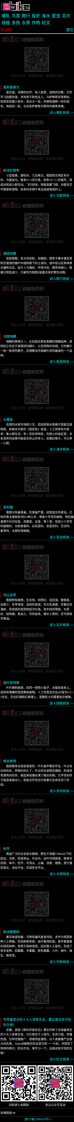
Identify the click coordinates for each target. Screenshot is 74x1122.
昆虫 (56, 16)
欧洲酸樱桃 (11, 932)
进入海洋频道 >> (62, 449)
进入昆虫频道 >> (62, 537)
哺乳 (5, 16)
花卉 (66, 16)
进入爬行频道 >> (62, 279)
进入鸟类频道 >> (62, 195)
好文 (46, 22)
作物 (36, 22)
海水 (46, 16)
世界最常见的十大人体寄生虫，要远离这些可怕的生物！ (37, 1022)
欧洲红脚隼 (11, 170)
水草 (26, 22)
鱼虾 (36, 16)
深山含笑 (9, 595)
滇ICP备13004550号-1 (37, 1119)
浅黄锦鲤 (9, 336)
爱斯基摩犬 (11, 87)
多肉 (15, 22)
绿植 (5, 22)
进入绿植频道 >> (62, 703)
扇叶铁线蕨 (11, 683)
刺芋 (6, 849)
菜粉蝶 (8, 507)
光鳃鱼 (8, 420)
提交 (69, 30)
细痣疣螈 (9, 253)
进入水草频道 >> (62, 874)
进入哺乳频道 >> (62, 112)
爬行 (26, 16)
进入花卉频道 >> (62, 625)
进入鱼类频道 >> (62, 362)
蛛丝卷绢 (9, 761)
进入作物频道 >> (62, 962)
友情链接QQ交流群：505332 (12, 1114)
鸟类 (15, 16)
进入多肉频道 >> (62, 791)
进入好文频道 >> (62, 1059)
